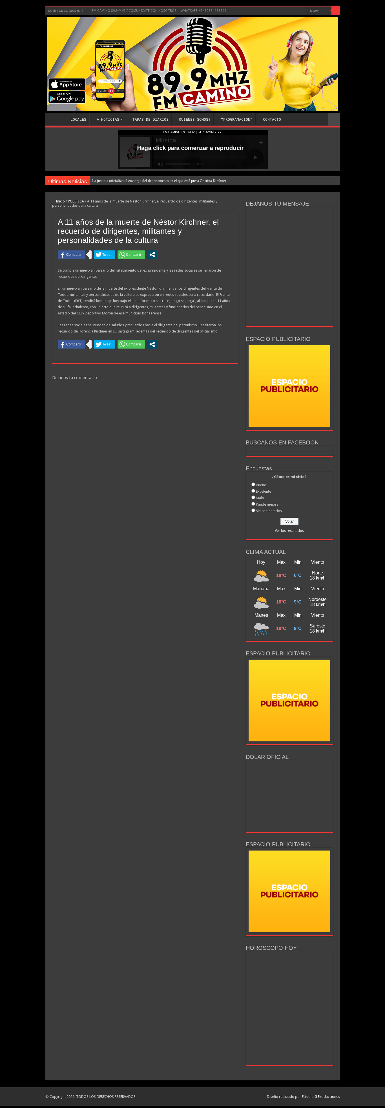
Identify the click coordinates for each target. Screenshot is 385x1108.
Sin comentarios (269, 511)
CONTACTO (272, 119)
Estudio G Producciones (321, 1096)
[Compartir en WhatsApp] (131, 254)
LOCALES (78, 119)
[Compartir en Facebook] (71, 254)
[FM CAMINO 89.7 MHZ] (192, 64)
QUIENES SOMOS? (195, 119)
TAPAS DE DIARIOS (150, 119)
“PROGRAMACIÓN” (237, 119)
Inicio (60, 201)
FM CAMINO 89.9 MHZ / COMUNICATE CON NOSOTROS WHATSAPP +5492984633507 (158, 11)
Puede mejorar (268, 504)
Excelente (263, 491)
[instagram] (290, 11)
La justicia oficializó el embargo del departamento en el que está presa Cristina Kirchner (159, 181)
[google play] (297, 11)
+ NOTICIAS (108, 119)
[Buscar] (335, 10)
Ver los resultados (289, 530)
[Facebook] (285, 11)
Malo (260, 498)
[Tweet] (104, 254)
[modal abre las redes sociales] (152, 254)
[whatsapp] (302, 11)
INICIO (55, 119)
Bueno (261, 485)
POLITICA (76, 201)
